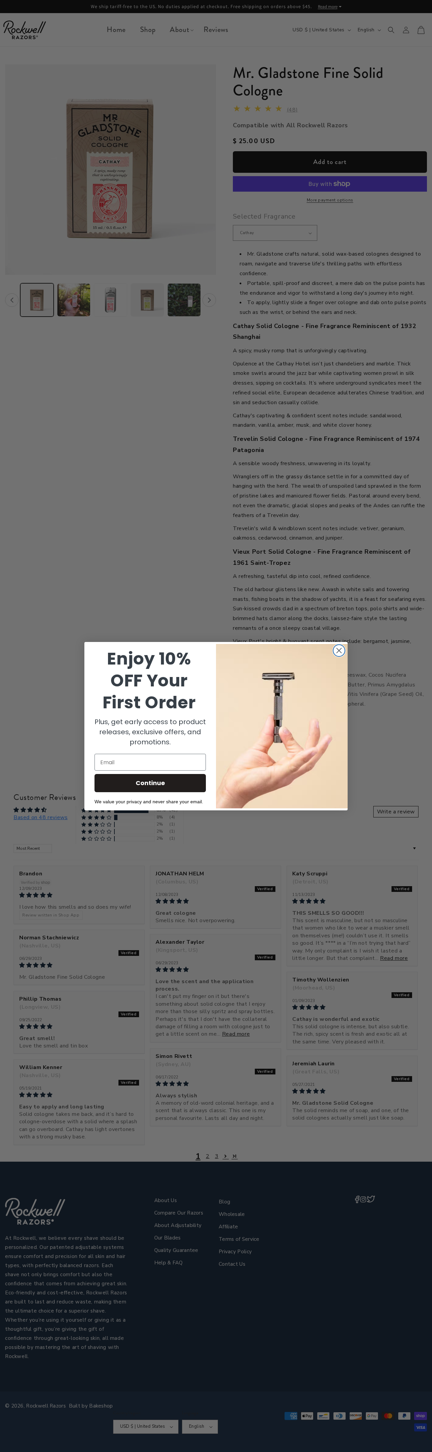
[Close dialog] (339, 650)
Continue (150, 783)
